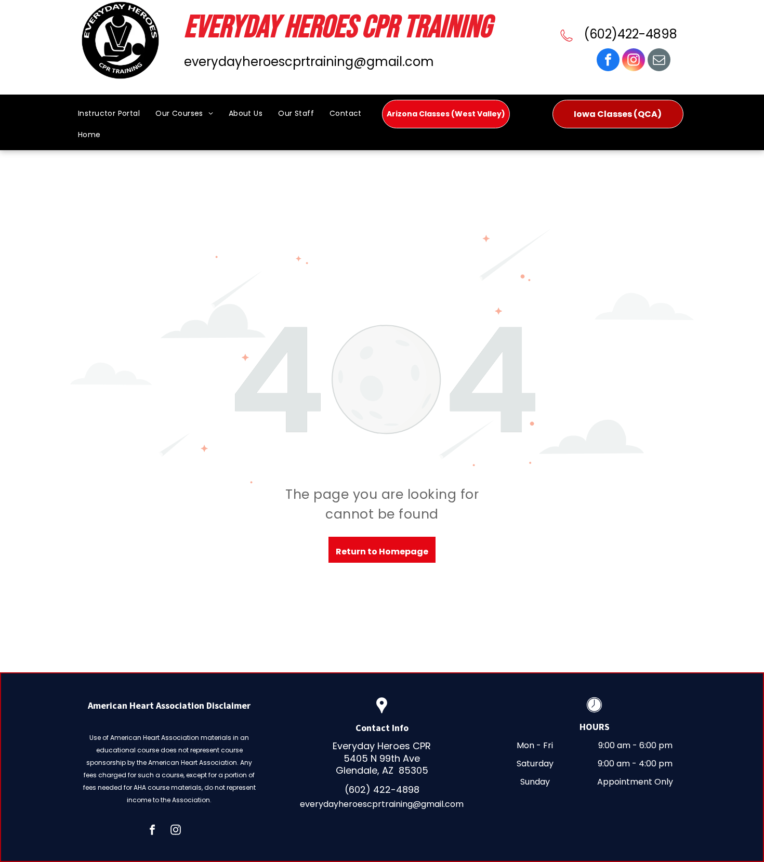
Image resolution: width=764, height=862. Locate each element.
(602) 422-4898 (382, 789)
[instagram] (633, 61)
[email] (659, 61)
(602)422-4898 (630, 34)
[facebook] (608, 61)
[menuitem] (109, 116)
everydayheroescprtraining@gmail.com (309, 61)
